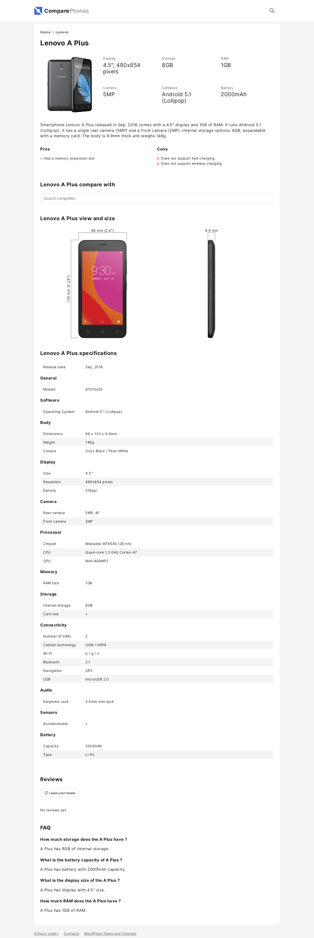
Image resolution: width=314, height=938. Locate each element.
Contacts (71, 933)
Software (169, 88)
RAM (225, 58)
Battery (227, 88)
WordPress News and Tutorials (110, 933)
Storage (169, 58)
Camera (109, 88)
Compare (66, 11)
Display (109, 58)
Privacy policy (46, 933)
